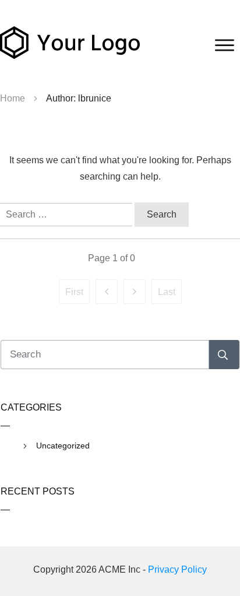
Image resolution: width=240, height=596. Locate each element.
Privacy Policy (177, 569)
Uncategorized (63, 445)
